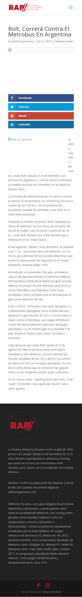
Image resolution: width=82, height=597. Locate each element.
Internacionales (64, 41)
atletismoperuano (23, 41)
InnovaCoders (52, 592)
